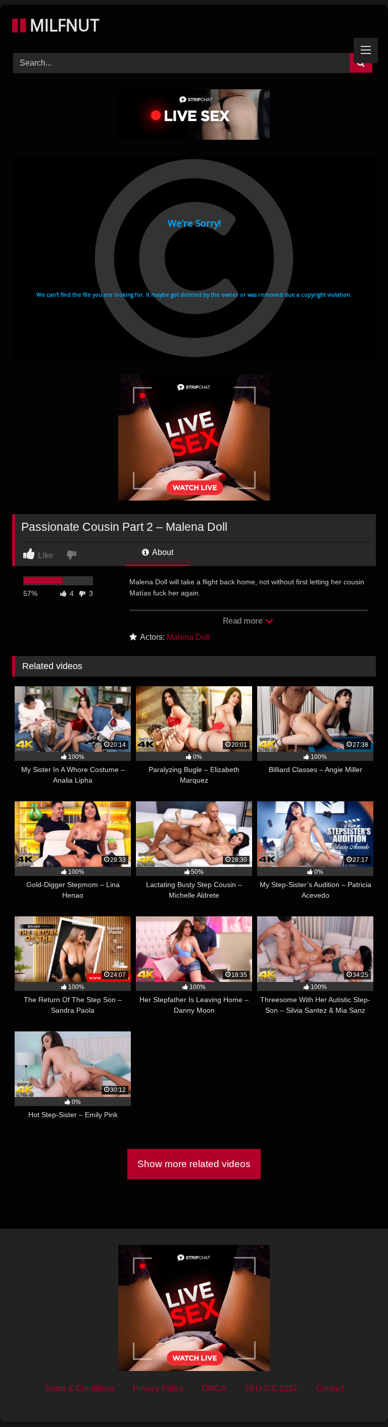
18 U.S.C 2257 (271, 1388)
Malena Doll (188, 637)
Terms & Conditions (79, 1388)
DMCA (214, 1388)
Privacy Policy (158, 1388)
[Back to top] (357, 1397)
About (162, 552)
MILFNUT (63, 25)
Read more (243, 621)
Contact (330, 1388)
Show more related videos (194, 1164)
